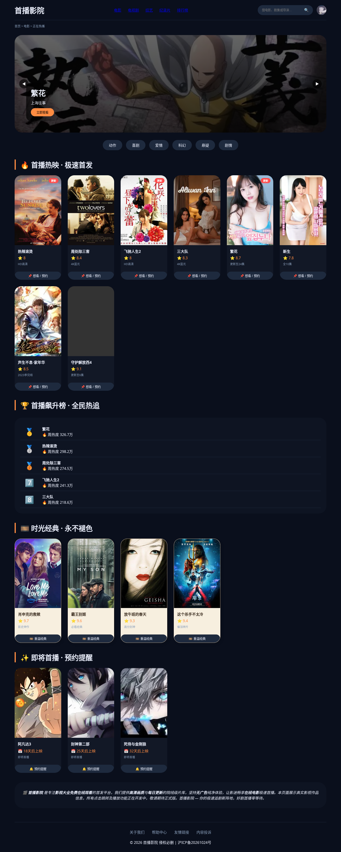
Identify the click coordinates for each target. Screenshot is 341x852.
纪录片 (164, 10)
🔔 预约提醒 (37, 769)
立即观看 (42, 112)
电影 (117, 10)
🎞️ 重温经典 (37, 639)
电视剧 (133, 10)
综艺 (149, 10)
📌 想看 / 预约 (38, 276)
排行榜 (182, 10)
